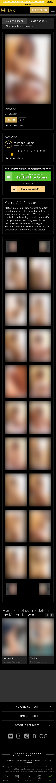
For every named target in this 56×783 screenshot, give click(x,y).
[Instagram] (18, 736)
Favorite (11, 119)
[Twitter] (10, 736)
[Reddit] (26, 736)
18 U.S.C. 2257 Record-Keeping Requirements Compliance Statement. (28, 761)
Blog (40, 736)
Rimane (11, 109)
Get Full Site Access (31, 176)
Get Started (39, 10)
